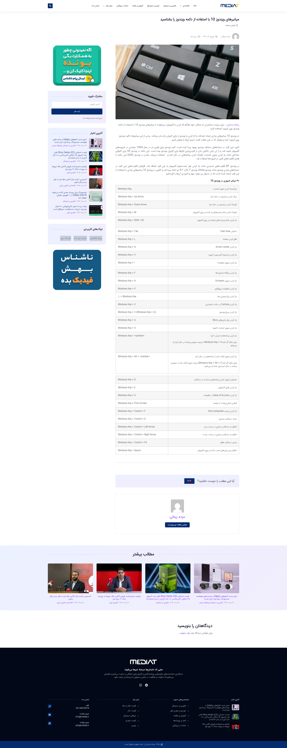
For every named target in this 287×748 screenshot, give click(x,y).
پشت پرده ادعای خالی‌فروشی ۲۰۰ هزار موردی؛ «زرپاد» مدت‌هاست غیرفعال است (70, 208)
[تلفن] (49, 706)
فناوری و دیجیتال (170, 5)
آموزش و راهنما (137, 5)
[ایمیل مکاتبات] (49, 715)
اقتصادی (186, 5)
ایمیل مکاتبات (84, 713)
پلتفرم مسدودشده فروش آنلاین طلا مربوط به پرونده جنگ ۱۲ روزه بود (69, 168)
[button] (50, 5)
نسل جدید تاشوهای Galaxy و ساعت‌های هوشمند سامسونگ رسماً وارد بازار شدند (70, 141)
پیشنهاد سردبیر (57, 145)
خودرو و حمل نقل (153, 5)
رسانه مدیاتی (233, 125)
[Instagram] (140, 685)
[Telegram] (146, 685)
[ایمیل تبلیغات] (49, 723)
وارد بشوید (185, 633)
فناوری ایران (71, 172)
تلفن (87, 705)
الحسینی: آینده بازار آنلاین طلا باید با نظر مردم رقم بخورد (70, 181)
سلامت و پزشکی (122, 5)
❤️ (189, 480)
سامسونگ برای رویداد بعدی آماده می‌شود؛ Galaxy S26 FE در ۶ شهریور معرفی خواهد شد (69, 195)
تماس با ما (95, 5)
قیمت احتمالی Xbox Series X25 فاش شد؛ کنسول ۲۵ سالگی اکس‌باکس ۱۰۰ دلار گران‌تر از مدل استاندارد (70, 155)
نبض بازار (109, 5)
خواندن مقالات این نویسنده (177, 524)
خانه (194, 5)
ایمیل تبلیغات (84, 722)
